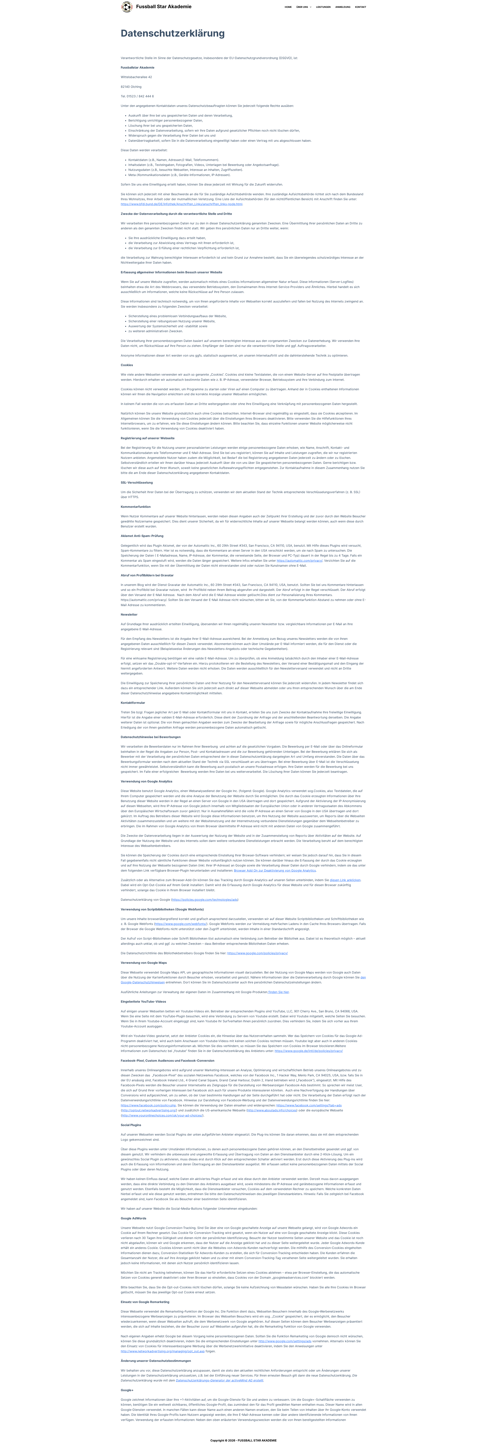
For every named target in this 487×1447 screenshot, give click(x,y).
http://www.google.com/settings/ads (285, 1341)
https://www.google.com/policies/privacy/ (257, 953)
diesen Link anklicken (345, 880)
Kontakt (360, 7)
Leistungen (323, 7)
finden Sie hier (278, 992)
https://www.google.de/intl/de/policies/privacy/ (309, 1051)
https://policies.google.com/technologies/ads (204, 899)
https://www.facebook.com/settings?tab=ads (309, 1105)
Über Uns (302, 7)
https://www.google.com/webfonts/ (180, 924)
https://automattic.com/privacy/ (299, 560)
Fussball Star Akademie (164, 6)
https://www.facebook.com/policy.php (148, 1105)
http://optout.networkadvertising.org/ (149, 1110)
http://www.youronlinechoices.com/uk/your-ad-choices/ (162, 1115)
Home (288, 7)
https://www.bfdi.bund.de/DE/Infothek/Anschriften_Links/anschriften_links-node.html (181, 204)
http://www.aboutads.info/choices (271, 1110)
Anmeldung (342, 7)
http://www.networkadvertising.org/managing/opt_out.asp (163, 1351)
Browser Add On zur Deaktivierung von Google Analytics (275, 870)
